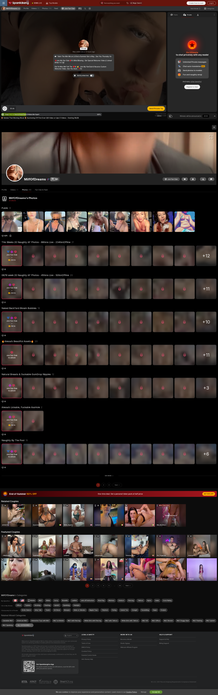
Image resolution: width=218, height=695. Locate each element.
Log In (211, 3)
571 (5, 236)
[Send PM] (211, 179)
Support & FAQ (164, 639)
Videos (35, 8)
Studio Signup (125, 643)
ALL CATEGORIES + (24, 625)
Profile (26, 8)
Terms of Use (86, 643)
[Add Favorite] (4, 108)
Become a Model (126, 639)
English (69, 635)
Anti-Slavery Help (87, 659)
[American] (22, 600)
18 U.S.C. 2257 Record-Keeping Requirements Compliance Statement (173, 682)
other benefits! (196, 82)
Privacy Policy (86, 639)
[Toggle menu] (3, 3)
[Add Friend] (203, 179)
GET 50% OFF (208, 494)
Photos (46, 8)
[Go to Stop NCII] (66, 682)
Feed (56, 8)
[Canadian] (15, 600)
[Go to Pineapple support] (55, 682)
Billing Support (164, 643)
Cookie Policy (131, 692)
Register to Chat (192, 87)
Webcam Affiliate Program (128, 647)
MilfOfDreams (8, 595)
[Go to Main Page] (18, 3)
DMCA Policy (86, 647)
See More (108, 475)
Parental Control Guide (89, 655)
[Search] (127, 3)
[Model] (214, 127)
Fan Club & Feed (41, 190)
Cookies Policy (87, 651)
